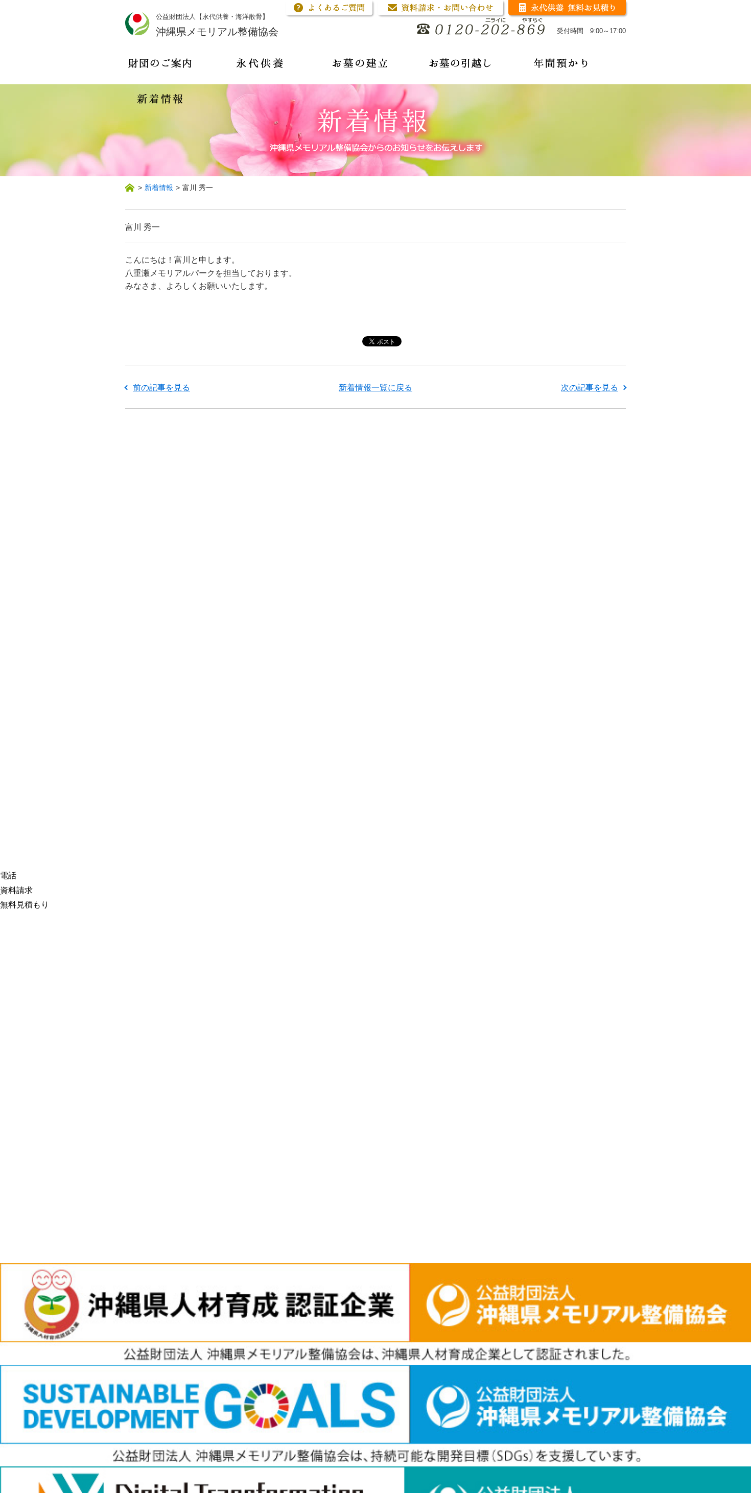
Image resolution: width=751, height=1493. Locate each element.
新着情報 (159, 187)
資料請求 (16, 890)
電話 (8, 875)
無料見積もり (24, 904)
